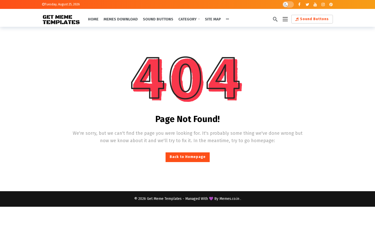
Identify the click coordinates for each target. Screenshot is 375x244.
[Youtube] (315, 4)
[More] (227, 19)
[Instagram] (323, 4)
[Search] (275, 19)
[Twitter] (307, 4)
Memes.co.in (229, 199)
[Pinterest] (331, 4)
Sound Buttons (314, 19)
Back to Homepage (188, 157)
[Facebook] (299, 4)
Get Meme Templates (164, 199)
